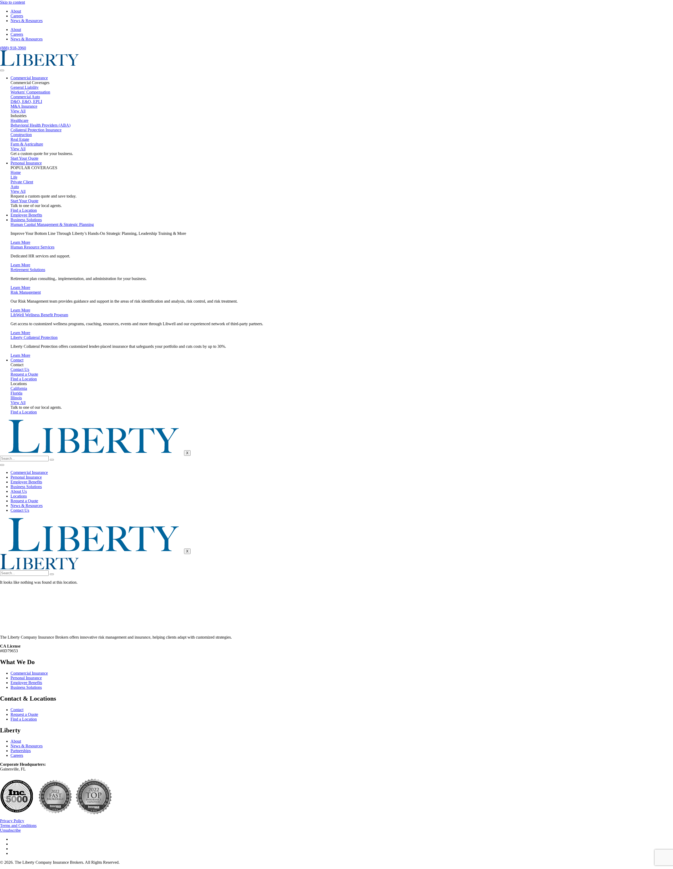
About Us (19, 491)
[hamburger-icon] (2, 70)
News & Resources (27, 20)
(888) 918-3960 (13, 48)
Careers (17, 16)
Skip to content (12, 2)
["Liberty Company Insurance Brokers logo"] (39, 64)
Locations (19, 496)
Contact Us (20, 510)
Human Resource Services (32, 247)
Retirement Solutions (28, 269)
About (16, 11)
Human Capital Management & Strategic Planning (52, 224)
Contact (17, 360)
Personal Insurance (26, 163)
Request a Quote (24, 501)
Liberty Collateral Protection (34, 337)
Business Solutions (26, 220)
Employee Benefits (26, 215)
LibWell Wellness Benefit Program (39, 315)
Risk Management (26, 292)
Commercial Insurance (29, 78)
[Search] (52, 460)
